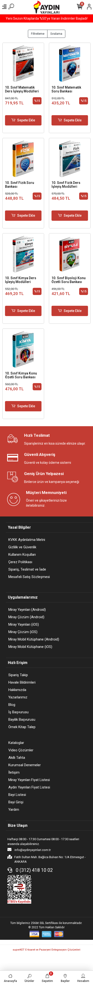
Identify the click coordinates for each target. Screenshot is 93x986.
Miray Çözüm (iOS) (22, 632)
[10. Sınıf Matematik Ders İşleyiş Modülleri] (23, 63)
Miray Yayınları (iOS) (23, 624)
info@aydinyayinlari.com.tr (32, 850)
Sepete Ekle (26, 120)
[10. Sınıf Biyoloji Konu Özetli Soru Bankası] (70, 254)
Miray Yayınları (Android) (27, 609)
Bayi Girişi (15, 802)
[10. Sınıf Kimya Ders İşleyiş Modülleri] (23, 254)
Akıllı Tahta (16, 757)
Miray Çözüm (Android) (26, 617)
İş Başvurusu (18, 712)
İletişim (14, 772)
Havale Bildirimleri (22, 682)
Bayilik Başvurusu (21, 719)
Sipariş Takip (18, 675)
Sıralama (56, 33)
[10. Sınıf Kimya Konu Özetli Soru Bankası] (23, 349)
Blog (11, 705)
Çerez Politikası (20, 562)
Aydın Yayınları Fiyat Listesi (29, 787)
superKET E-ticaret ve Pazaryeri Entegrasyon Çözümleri (46, 949)
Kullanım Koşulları (22, 554)
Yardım (13, 809)
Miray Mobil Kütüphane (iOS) (30, 647)
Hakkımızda (17, 690)
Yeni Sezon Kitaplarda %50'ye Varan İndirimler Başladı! (47, 18)
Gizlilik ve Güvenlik (22, 547)
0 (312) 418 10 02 (34, 870)
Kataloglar (16, 743)
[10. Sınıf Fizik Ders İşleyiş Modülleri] (70, 159)
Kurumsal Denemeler (24, 765)
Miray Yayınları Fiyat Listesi (29, 780)
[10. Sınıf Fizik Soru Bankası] (23, 159)
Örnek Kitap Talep (22, 727)
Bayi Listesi (17, 795)
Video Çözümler (20, 750)
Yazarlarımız (17, 697)
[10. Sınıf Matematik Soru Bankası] (70, 63)
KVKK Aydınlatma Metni (26, 540)
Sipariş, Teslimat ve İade (27, 569)
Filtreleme (37, 33)
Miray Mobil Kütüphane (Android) (33, 639)
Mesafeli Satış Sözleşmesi (29, 577)
